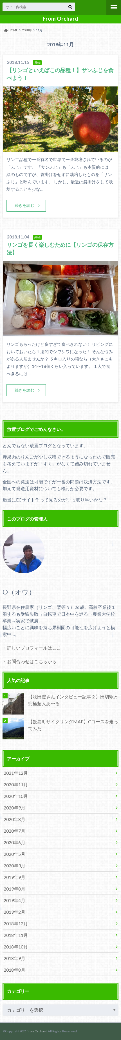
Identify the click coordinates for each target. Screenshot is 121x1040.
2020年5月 (14, 854)
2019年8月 (14, 888)
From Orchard (60, 19)
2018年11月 (16, 935)
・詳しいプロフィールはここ (32, 647)
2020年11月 (16, 784)
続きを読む (24, 205)
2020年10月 (16, 796)
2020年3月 (14, 865)
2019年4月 (14, 900)
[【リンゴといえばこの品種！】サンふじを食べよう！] (60, 148)
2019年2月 (14, 912)
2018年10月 (16, 946)
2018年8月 (14, 969)
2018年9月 (14, 958)
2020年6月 (14, 842)
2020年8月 (14, 819)
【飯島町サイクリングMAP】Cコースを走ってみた (73, 725)
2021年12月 (16, 773)
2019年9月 (14, 877)
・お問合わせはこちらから (30, 661)
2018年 (27, 30)
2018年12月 (16, 923)
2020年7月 (14, 830)
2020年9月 (14, 807)
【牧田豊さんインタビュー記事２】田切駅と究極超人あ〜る (73, 700)
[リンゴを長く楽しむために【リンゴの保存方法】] (60, 332)
